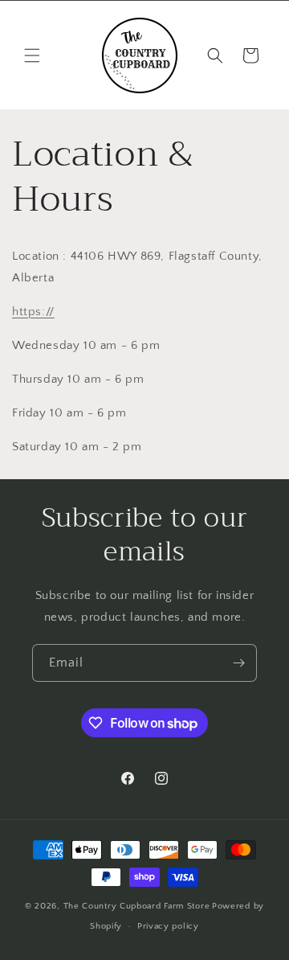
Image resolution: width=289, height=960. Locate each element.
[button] (32, 55)
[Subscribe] (238, 663)
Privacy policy (168, 926)
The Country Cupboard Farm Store (136, 906)
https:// (33, 311)
